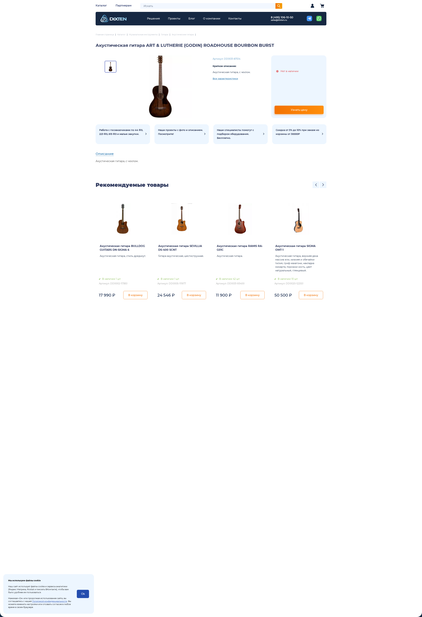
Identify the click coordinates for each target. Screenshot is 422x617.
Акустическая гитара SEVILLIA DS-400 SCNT (180, 247)
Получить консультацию (240, 134)
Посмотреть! (181, 134)
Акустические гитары (183, 34)
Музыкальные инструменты (143, 34)
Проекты (174, 18)
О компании (211, 18)
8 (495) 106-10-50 (282, 17)
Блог (191, 18)
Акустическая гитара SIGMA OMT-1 (295, 247)
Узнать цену (299, 109)
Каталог (101, 5)
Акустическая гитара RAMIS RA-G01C (240, 247)
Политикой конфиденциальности (49, 601)
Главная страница (105, 34)
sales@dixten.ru (279, 20)
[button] (316, 184)
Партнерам (124, 5)
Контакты (234, 18)
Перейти (299, 134)
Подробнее (123, 134)
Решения (153, 18)
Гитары (164, 34)
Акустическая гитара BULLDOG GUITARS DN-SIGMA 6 (122, 247)
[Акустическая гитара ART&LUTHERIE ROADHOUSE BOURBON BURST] (160, 86)
